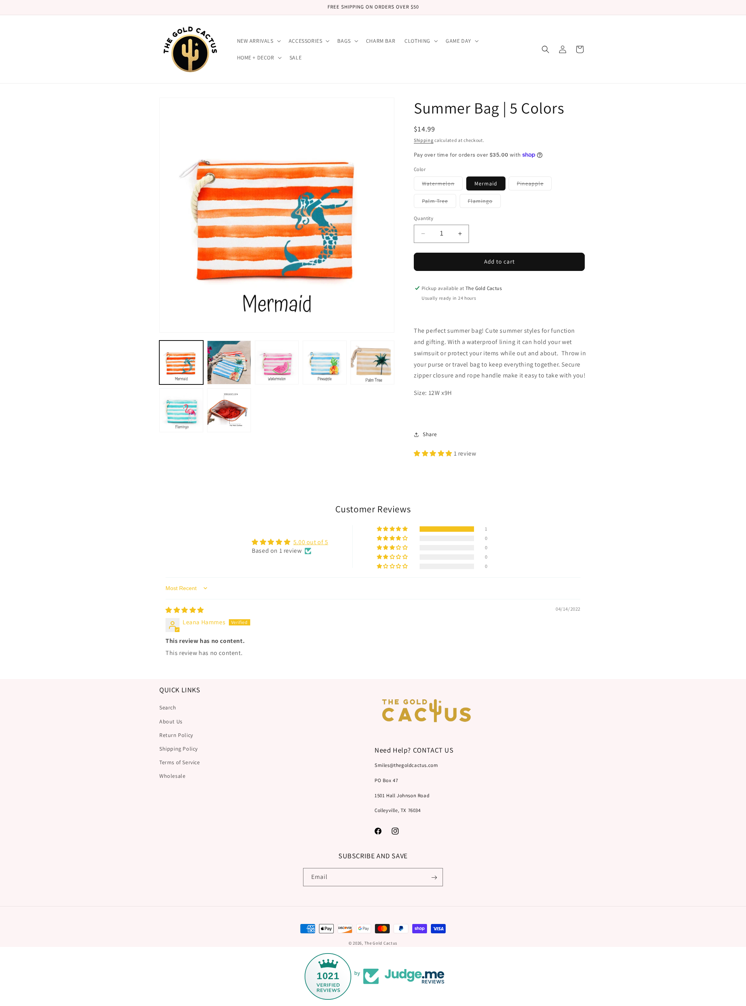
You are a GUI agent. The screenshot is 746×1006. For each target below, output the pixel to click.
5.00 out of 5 (310, 542)
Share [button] (430, 434)
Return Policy (176, 735)
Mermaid (485, 183)
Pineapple (534, 185)
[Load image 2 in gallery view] (229, 362)
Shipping (424, 140)
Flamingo (484, 202)
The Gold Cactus (381, 943)
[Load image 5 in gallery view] (372, 362)
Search (167, 707)
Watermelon (442, 185)
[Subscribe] (434, 877)
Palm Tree (439, 202)
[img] (185, 610)
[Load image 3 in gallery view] (277, 362)
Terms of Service (179, 762)
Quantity (423, 218)
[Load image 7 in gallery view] (229, 410)
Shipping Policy (178, 748)
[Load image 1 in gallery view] (181, 362)
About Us (171, 721)
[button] (258, 41)
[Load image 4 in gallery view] (325, 362)
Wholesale (172, 776)
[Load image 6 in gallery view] (181, 410)
